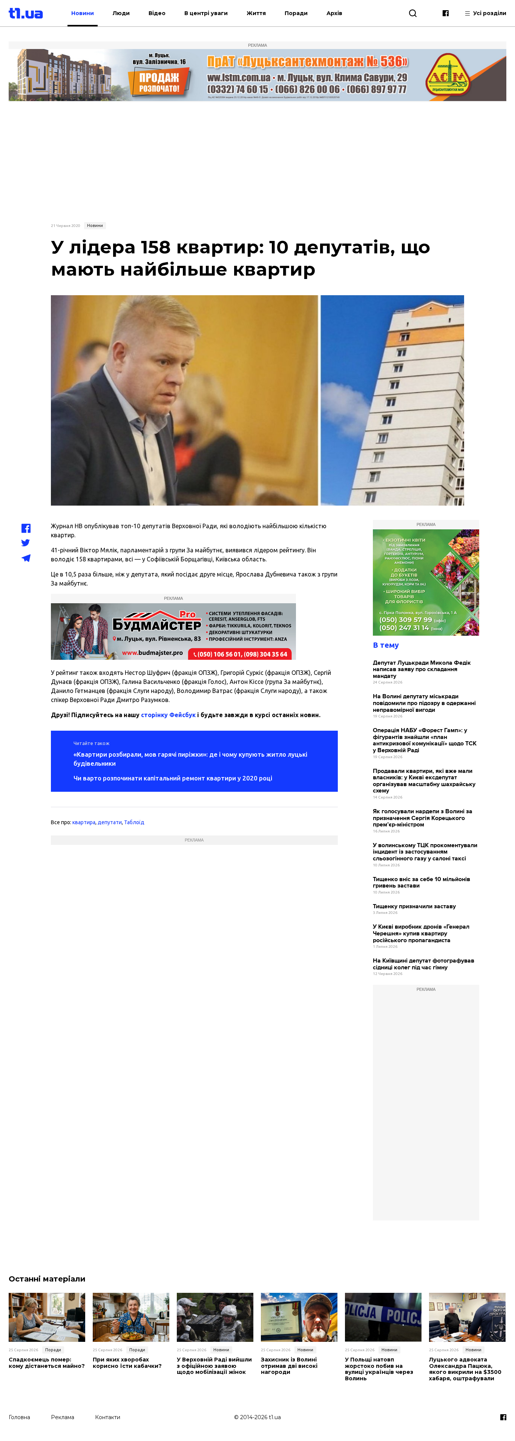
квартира (83, 822)
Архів (334, 13)
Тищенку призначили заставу (414, 906)
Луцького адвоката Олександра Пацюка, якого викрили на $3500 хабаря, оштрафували (465, 1369)
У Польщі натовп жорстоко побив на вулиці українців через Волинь (379, 1369)
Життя (256, 13)
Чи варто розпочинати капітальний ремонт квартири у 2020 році (173, 778)
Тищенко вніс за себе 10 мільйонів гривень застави (421, 882)
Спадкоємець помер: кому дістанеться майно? (47, 1363)
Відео (157, 13)
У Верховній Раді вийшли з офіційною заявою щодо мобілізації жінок (214, 1366)
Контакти (107, 1417)
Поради (296, 13)
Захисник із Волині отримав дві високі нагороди (289, 1366)
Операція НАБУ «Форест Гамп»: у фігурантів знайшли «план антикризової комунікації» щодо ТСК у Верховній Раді (425, 740)
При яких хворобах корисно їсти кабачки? (127, 1363)
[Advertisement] (257, 161)
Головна (19, 1417)
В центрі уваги (206, 13)
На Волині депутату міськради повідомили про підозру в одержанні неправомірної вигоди (424, 703)
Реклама (62, 1417)
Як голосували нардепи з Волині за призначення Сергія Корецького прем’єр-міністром (422, 818)
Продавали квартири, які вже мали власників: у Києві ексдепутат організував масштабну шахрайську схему (424, 781)
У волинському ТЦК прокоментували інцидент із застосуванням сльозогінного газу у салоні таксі (425, 852)
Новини (82, 13)
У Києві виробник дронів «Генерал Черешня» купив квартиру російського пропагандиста (421, 933)
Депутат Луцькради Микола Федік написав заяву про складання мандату (422, 669)
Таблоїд (134, 822)
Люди (121, 13)
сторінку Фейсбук (168, 714)
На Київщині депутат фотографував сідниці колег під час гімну (423, 964)
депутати (110, 822)
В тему (386, 645)
